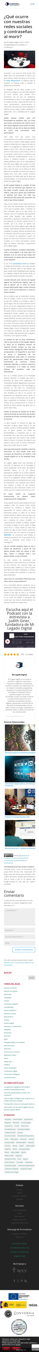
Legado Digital (30, 1146)
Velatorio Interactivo (19, 1220)
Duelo (6, 1139)
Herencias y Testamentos (12, 1026)
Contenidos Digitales (11, 1004)
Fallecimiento (14, 1139)
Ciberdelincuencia (10, 1129)
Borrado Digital (25, 1123)
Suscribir (20, 647)
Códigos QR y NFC (10, 1132)
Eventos (6, 1020)
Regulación (19, 1156)
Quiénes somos (19, 1243)
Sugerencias (19, 1256)
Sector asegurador (10, 1068)
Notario (23, 1152)
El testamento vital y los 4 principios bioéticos (19, 1104)
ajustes (18, 1345)
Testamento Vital (9, 1078)
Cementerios (8, 1126)
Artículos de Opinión (10, 991)
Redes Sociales (9, 1156)
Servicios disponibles (19, 1210)
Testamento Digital (10, 1071)
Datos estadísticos (10, 1010)
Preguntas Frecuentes (19, 1196)
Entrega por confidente (19, 1234)
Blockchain (7, 994)
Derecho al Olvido (10, 1136)
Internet (15, 1146)
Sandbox (7, 1065)
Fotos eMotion (19, 1216)
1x (16, 642)
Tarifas (19, 1213)
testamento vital (19, 264)
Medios (15, 1149)
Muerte (7, 1152)
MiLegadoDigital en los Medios (14, 45)
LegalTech (8, 1149)
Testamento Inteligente (12, 1074)
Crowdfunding (8, 1007)
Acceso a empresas (19, 1251)
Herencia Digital (9, 1142)
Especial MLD (8, 1017)
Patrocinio (7, 1049)
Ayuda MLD (20, 1237)
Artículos (19, 1190)
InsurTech (7, 1036)
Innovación (7, 1033)
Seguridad (19, 1199)
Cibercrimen (24, 1126)
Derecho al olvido (10, 1014)
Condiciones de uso (19, 1247)
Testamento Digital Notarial (26, 1165)
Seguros (25, 1159)
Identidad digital (21, 1142)
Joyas (6, 1039)
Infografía (7, 1030)
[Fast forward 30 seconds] (20, 642)
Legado (21, 1146)
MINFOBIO (7, 535)
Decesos (20, 1132)
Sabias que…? (8, 1062)
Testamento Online (26, 1169)
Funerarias (23, 1139)
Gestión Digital (9, 1023)
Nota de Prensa (9, 1046)
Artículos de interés (10, 988)
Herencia (31, 1139)
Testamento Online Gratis (19, 1223)
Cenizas (6, 1001)
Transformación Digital (11, 1172)
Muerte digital (15, 1152)
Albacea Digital (17, 1119)
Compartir (30, 647)
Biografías (8, 1123)
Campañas (7, 998)
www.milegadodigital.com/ (15, 716)
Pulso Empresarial (13, 81)
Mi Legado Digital (13, 42)
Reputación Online (10, 1055)
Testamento (28, 1162)
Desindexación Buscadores (26, 1136)
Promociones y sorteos (12, 1052)
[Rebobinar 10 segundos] (13, 642)
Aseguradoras (28, 1119)
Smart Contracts (9, 1162)
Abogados (8, 1119)
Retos (6, 1058)
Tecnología (19, 1162)
